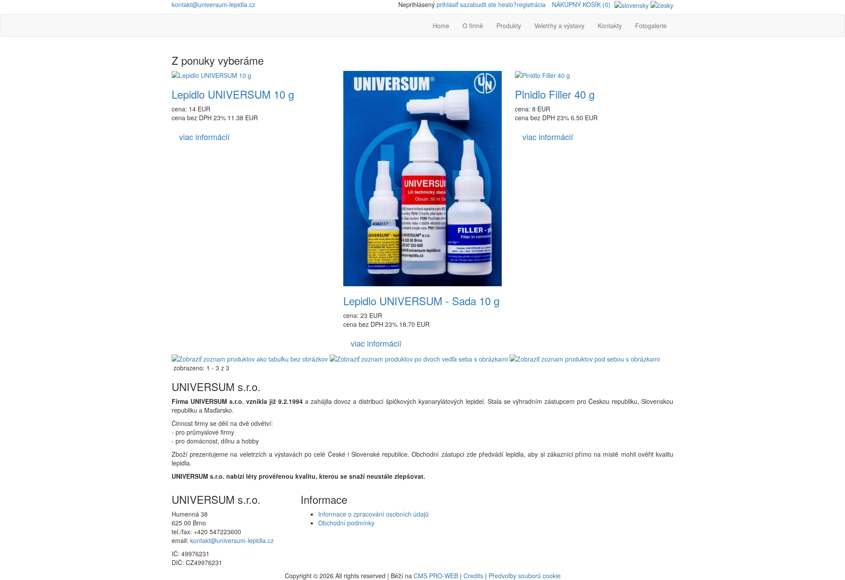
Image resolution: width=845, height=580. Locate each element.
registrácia (531, 4)
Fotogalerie (651, 25)
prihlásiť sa (452, 4)
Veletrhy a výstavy (559, 25)
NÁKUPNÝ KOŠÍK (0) (581, 4)
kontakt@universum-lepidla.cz (213, 4)
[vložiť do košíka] (246, 136)
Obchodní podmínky (346, 522)
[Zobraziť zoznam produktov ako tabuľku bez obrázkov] (250, 357)
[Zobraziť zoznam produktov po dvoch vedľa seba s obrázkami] (419, 357)
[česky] (661, 4)
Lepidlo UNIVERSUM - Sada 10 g (421, 300)
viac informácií (204, 136)
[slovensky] (631, 4)
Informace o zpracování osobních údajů (373, 514)
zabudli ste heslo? (492, 4)
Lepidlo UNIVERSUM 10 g (233, 94)
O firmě (473, 25)
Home (441, 25)
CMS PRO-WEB (436, 575)
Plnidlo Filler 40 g (555, 94)
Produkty (508, 25)
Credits (473, 575)
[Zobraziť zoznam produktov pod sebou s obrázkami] (585, 357)
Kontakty (610, 25)
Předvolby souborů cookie (525, 575)
